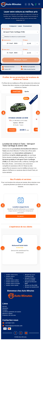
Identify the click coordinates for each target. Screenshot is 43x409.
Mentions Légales (7, 313)
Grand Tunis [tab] (16, 91)
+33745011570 (9, 323)
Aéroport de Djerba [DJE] (32, 287)
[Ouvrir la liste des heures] (37, 43)
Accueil (4, 306)
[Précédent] (3, 113)
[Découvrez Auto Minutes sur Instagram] (20, 333)
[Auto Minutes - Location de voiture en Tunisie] (11, 4)
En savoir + (20, 216)
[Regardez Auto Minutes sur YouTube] (26, 333)
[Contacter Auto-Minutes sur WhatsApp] (36, 4)
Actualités (5, 308)
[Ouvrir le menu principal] (39, 4)
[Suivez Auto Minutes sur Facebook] (15, 333)
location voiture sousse (12, 281)
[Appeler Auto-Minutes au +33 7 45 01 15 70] (33, 4)
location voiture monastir (13, 283)
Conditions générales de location (11, 311)
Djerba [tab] (27, 91)
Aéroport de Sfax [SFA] (31, 285)
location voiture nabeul (12, 280)
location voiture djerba (12, 285)
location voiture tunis (12, 274)
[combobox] (20, 32)
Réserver (12, 130)
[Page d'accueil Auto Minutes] (21, 296)
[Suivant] (38, 113)
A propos (4, 310)
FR (29, 4)
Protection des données (9, 315)
